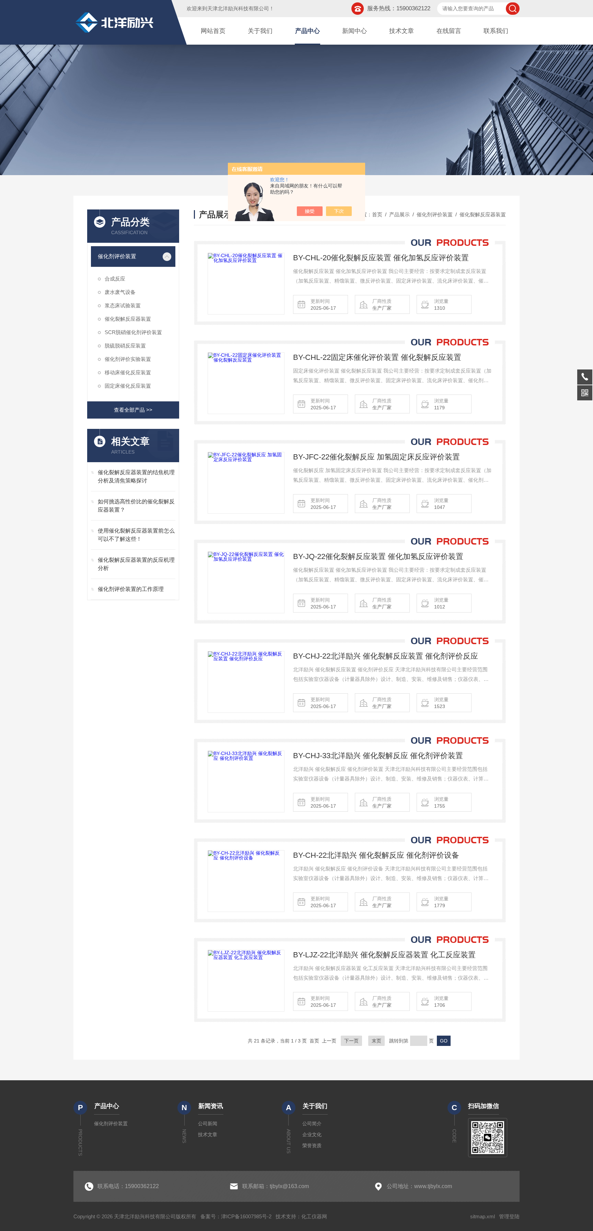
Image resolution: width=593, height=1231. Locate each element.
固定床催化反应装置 (128, 386)
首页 (377, 214)
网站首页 (213, 30)
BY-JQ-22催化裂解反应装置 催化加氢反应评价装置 (378, 556)
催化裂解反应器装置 (128, 319)
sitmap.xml (482, 1216)
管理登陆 (509, 1216)
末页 (376, 1041)
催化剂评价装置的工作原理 (131, 589)
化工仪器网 (314, 1216)
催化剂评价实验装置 (128, 359)
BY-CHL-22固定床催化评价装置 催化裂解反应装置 (377, 357)
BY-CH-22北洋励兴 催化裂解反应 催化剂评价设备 (376, 855)
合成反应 (115, 279)
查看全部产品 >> (133, 410)
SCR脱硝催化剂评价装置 (133, 332)
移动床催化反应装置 (128, 372)
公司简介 (312, 1123)
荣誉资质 (312, 1145)
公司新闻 (207, 1123)
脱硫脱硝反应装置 (125, 346)
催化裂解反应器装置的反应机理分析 (136, 564)
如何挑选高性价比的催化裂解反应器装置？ (136, 506)
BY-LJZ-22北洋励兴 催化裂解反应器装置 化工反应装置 (384, 954)
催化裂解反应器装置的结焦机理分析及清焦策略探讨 (136, 476)
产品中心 (307, 30)
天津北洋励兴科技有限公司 (238, 8)
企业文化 (312, 1134)
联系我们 (496, 30)
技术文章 (401, 30)
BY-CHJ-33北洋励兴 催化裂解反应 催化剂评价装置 (378, 755)
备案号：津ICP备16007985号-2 (235, 1216)
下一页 (351, 1041)
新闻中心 (354, 30)
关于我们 (260, 30)
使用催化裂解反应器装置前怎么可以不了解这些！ (136, 535)
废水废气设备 (120, 292)
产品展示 (399, 214)
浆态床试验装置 (123, 305)
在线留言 (449, 30)
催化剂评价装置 (117, 256)
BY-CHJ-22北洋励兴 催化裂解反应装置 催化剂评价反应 (385, 656)
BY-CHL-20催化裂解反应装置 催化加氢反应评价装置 (381, 257)
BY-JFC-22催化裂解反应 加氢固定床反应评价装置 (376, 457)
